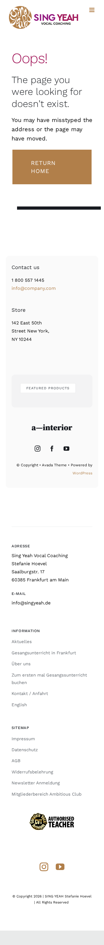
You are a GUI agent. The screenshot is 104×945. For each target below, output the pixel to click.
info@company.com (34, 288)
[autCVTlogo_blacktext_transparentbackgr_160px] (52, 814)
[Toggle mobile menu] (92, 10)
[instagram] (44, 866)
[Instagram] (37, 448)
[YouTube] (66, 448)
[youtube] (60, 866)
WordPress (82, 473)
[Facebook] (52, 448)
